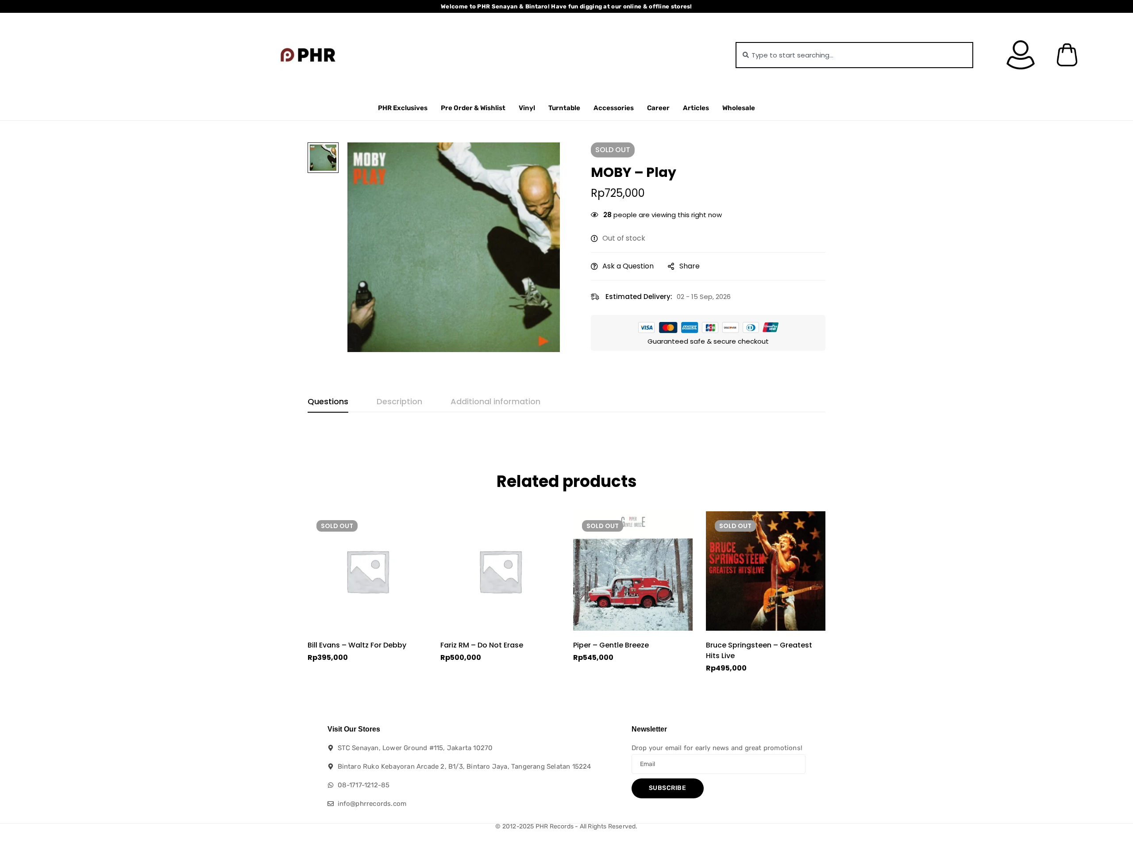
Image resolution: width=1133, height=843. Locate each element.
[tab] (328, 402)
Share (689, 266)
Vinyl (527, 108)
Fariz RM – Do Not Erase (481, 645)
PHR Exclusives (403, 108)
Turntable (564, 108)
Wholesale (738, 108)
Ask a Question (628, 266)
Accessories (613, 108)
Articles (696, 108)
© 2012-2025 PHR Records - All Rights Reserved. (566, 826)
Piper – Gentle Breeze (611, 645)
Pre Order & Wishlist (473, 108)
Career (658, 108)
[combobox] (854, 55)
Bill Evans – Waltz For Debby (357, 645)
